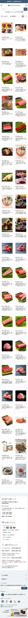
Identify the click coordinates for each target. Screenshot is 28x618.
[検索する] (25, 9)
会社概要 (7, 610)
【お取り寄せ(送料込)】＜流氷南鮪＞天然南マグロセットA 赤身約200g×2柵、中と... (20, 309)
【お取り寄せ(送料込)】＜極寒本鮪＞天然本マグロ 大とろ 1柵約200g (7, 333)
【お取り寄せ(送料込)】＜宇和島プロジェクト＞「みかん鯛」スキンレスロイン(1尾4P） (20, 483)
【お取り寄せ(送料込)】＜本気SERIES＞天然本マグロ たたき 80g (7, 358)
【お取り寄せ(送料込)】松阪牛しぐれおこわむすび (7, 236)
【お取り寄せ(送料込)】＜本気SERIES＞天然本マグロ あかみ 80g (20, 260)
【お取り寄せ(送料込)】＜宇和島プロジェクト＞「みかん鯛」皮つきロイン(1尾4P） (20, 458)
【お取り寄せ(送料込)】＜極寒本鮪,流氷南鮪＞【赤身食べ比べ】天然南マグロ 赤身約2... (7, 383)
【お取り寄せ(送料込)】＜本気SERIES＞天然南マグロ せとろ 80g (7, 407)
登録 (24, 588)
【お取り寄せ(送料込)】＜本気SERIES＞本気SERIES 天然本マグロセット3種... (20, 90)
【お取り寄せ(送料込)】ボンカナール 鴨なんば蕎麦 (7, 64)
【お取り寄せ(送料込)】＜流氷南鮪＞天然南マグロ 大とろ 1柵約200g (7, 284)
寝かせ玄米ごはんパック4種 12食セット (7, 39)
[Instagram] (11, 602)
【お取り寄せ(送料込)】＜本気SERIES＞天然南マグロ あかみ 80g (7, 260)
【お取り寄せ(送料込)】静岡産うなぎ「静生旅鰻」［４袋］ (20, 213)
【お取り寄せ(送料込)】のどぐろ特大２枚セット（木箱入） (20, 163)
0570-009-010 (16, 551)
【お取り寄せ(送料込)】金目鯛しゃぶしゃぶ (7, 114)
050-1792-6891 (17, 558)
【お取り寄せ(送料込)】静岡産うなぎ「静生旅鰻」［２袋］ (20, 236)
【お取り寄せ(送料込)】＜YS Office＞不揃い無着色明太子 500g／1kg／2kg (21, 434)
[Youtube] (19, 602)
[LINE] (3, 602)
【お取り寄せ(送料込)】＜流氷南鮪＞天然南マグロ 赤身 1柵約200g (21, 333)
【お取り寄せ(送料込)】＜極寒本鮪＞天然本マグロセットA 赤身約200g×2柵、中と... (7, 432)
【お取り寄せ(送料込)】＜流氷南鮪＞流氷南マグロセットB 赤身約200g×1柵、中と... (7, 309)
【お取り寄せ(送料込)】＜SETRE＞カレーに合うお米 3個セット (7, 458)
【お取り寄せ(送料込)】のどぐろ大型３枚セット (7, 213)
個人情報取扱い (6, 612)
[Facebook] (7, 602)
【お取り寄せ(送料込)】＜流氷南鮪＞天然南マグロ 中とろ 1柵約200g (7, 139)
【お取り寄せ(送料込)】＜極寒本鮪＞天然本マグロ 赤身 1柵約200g (21, 139)
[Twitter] (15, 602)
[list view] (25, 16)
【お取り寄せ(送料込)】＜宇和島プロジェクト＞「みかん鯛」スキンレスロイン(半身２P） (7, 164)
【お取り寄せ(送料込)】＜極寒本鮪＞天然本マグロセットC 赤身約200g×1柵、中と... (20, 114)
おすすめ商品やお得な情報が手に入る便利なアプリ (15, 594)
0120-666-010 (16, 548)
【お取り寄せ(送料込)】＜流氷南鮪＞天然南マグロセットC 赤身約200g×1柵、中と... (20, 358)
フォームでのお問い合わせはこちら (10, 566)
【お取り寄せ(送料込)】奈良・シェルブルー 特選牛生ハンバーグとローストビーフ (20, 40)
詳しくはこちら (5, 506)
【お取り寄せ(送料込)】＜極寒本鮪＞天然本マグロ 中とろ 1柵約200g (7, 90)
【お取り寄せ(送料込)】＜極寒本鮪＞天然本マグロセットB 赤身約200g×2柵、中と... (20, 284)
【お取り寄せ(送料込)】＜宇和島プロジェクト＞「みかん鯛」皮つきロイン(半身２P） (7, 482)
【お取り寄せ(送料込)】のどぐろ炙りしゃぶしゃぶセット (20, 189)
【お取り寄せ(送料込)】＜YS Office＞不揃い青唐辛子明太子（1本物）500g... (20, 66)
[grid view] (22, 16)
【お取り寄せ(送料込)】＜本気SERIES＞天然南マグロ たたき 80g (20, 407)
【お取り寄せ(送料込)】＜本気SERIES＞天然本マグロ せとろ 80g (20, 382)
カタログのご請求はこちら (8, 567)
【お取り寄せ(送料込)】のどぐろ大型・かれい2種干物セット (7, 189)
